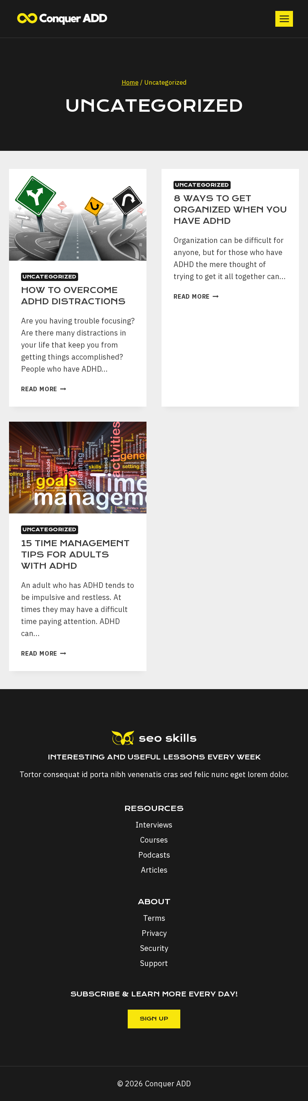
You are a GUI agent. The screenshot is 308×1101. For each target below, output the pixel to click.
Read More (43, 389)
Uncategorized (50, 276)
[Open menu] (284, 18)
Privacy (154, 933)
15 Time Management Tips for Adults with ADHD (75, 555)
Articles (154, 870)
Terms (154, 918)
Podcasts (154, 855)
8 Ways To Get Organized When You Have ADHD (230, 210)
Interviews (154, 825)
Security (154, 948)
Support (154, 963)
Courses (154, 840)
